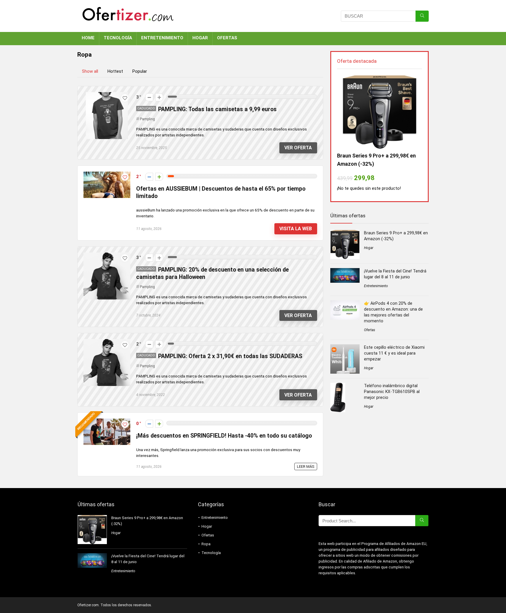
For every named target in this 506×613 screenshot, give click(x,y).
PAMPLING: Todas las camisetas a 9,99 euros (217, 109)
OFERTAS (227, 37)
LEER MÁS (305, 466)
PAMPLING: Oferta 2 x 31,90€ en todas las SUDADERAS (230, 356)
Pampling (147, 119)
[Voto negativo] (149, 97)
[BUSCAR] (422, 16)
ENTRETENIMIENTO (162, 37)
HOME (88, 37)
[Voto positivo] (159, 97)
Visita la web (295, 228)
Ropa (206, 544)
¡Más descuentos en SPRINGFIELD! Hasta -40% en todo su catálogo (224, 435)
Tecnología (211, 553)
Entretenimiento (376, 286)
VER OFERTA (298, 147)
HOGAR (200, 37)
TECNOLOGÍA (118, 37)
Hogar (368, 248)
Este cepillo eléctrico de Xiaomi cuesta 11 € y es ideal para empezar (394, 353)
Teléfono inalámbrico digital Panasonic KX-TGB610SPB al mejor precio (392, 391)
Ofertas (369, 330)
